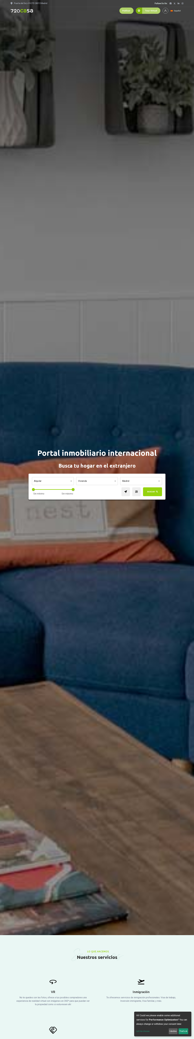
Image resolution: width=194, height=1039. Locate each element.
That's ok (183, 1031)
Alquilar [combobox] (37, 481)
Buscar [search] (151, 492)
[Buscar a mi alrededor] (125, 491)
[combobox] (139, 481)
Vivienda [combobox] (82, 481)
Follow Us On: (161, 3)
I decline (173, 1031)
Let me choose (143, 1031)
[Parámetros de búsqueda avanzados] (136, 491)
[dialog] (162, 1024)
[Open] (159, 481)
